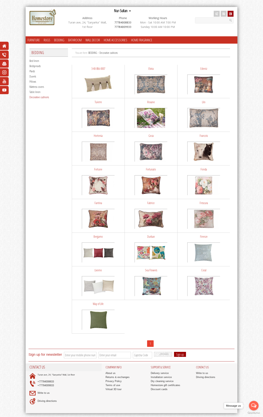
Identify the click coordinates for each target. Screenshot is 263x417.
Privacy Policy (114, 381)
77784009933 (122, 27)
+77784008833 (46, 381)
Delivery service (160, 373)
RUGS (47, 40)
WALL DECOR (92, 40)
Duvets (32, 76)
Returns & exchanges (118, 377)
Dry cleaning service (162, 381)
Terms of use (113, 385)
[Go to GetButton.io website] (254, 413)
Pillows (32, 81)
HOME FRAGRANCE (141, 40)
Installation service (161, 377)
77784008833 (122, 22)
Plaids (32, 71)
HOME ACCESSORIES (115, 40)
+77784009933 (46, 385)
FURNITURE (34, 40)
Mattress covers (36, 87)
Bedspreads (35, 66)
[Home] (42, 17)
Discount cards (159, 389)
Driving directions (47, 401)
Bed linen (34, 61)
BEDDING (59, 40)
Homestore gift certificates (165, 385)
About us (111, 373)
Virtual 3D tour (113, 389)
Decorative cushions (39, 97)
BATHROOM (75, 40)
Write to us (44, 392)
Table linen (34, 92)
